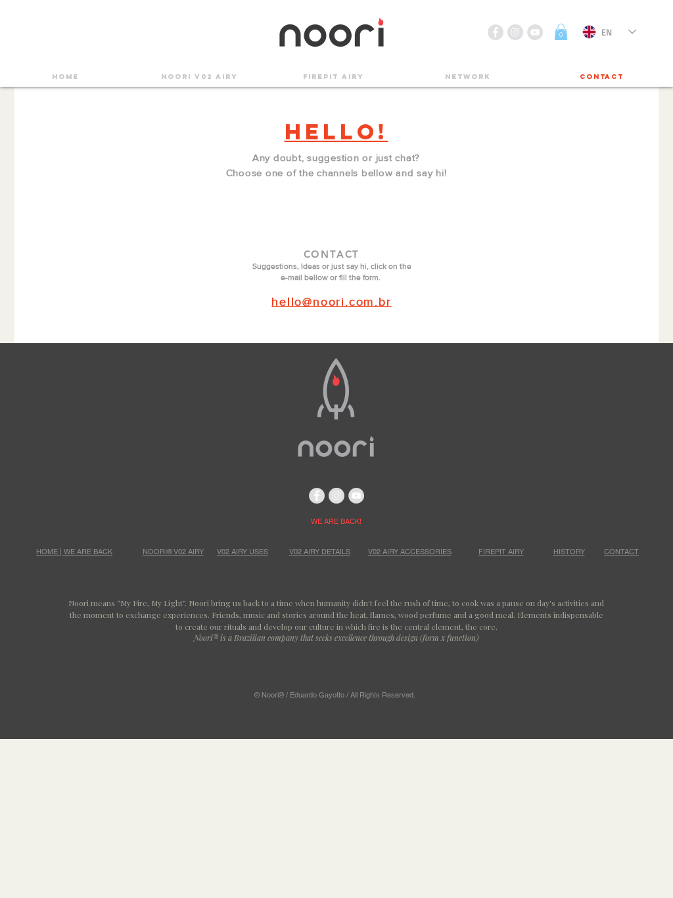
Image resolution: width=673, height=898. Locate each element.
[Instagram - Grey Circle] (515, 32)
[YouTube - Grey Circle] (535, 32)
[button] (561, 32)
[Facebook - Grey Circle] (495, 32)
